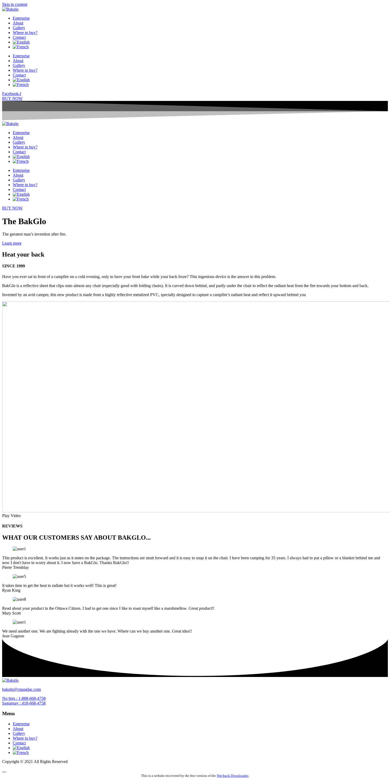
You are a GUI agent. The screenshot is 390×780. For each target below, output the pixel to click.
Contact (19, 37)
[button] (195, 515)
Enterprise (21, 18)
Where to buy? (25, 32)
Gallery (19, 27)
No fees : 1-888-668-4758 (24, 698)
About (18, 23)
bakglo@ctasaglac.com (21, 689)
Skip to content (14, 4)
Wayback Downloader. (233, 776)
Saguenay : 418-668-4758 (24, 703)
